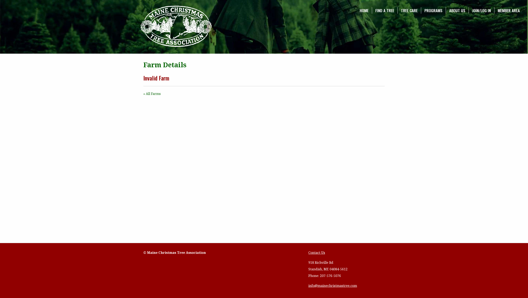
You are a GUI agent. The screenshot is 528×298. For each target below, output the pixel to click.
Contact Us (316, 252)
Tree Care (409, 10)
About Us (457, 10)
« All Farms (152, 93)
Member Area (509, 10)
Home (364, 10)
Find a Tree (384, 10)
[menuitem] (364, 10)
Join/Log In (481, 10)
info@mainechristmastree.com (332, 285)
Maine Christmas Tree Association (176, 26)
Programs (433, 10)
